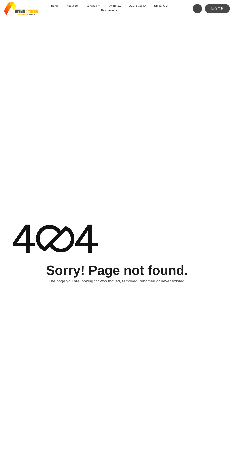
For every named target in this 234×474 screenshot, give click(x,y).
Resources (107, 10)
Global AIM (161, 5)
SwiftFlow (115, 5)
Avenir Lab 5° (137, 5)
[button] (198, 8)
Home (54, 5)
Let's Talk (217, 8)
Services (91, 5)
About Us (72, 5)
